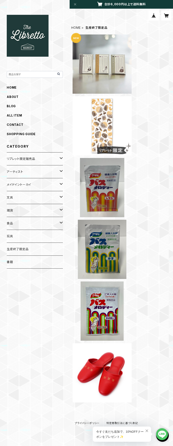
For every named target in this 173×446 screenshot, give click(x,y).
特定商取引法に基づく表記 (122, 423)
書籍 (10, 262)
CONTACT (15, 124)
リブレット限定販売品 (21, 159)
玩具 (10, 236)
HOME (76, 27)
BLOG (11, 106)
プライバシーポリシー (87, 423)
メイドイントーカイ (19, 184)
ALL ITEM (14, 115)
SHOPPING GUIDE (21, 134)
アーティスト (15, 171)
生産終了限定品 (18, 249)
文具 (10, 197)
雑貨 (10, 210)
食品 (10, 223)
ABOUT (13, 97)
